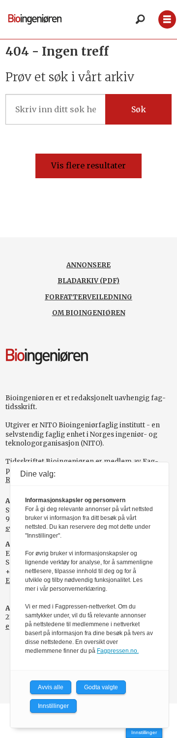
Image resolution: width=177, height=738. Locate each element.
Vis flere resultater (88, 165)
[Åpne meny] (167, 19)
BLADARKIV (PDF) (88, 281)
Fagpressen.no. (118, 650)
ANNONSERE (88, 265)
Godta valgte (101, 687)
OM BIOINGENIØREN (88, 313)
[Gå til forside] (35, 19)
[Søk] (140, 19)
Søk (138, 109)
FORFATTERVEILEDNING (88, 297)
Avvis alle (50, 687)
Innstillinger (144, 732)
